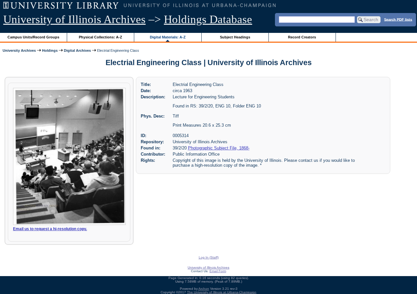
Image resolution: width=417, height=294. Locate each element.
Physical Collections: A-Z (100, 37)
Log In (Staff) (209, 257)
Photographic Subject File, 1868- (219, 148)
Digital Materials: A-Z (168, 37)
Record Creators (302, 37)
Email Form (217, 271)
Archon (203, 288)
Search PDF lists (398, 19)
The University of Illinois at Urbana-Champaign (221, 292)
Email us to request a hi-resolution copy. (50, 229)
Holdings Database (208, 19)
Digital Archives (77, 50)
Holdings (50, 50)
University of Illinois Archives (74, 19)
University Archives (19, 50)
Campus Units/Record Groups (33, 37)
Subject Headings (235, 37)
